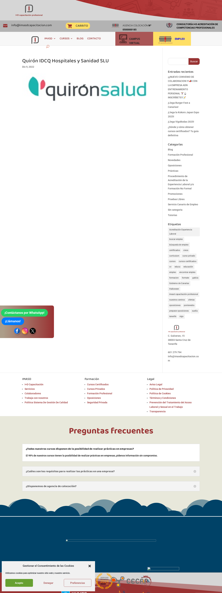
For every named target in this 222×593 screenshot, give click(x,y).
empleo (172, 272)
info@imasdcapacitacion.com (31, 25)
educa (177, 267)
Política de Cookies (160, 393)
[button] (89, 566)
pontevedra (189, 305)
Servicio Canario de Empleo (183, 204)
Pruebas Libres (176, 199)
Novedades (174, 160)
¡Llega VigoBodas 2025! (181, 121)
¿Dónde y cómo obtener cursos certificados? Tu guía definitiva (183, 131)
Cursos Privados (96, 389)
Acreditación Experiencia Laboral (180, 231)
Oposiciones (175, 165)
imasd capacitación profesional (183, 294)
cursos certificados (187, 261)
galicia (195, 278)
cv (170, 267)
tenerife (172, 316)
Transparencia (158, 411)
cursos (172, 261)
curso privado (188, 256)
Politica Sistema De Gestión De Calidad (46, 402)
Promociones (175, 193)
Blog (170, 149)
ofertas (191, 300)
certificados (174, 250)
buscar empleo (176, 239)
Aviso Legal (156, 384)
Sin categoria (175, 209)
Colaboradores (33, 393)
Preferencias (77, 583)
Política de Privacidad (162, 389)
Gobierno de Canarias (179, 283)
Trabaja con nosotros (36, 398)
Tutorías (172, 215)
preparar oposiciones (179, 311)
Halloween (174, 289)
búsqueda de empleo (179, 245)
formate (185, 278)
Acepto (19, 583)
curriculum (174, 256)
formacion (174, 278)
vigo (181, 316)
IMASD (48, 38)
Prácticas (173, 170)
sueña (195, 311)
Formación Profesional (180, 154)
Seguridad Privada (97, 402)
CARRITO (82, 25)
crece (185, 250)
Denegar (48, 583)
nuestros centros (177, 300)
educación (188, 267)
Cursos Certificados (98, 384)
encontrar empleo (187, 272)
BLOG (80, 38)
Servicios (30, 389)
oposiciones (175, 305)
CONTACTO (94, 38)
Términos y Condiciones (163, 398)
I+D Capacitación (34, 384)
